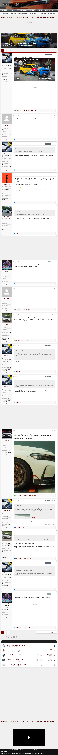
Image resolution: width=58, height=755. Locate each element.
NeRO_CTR (7, 184)
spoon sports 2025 (29, 45)
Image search (50, 13)
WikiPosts (43, 13)
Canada (9, 76)
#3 (55, 143)
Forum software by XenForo (12, 749)
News (5, 10)
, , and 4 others (26, 110)
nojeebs (8, 665)
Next (8, 50)
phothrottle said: (19, 211)
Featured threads (21, 13)
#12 (55, 500)
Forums (13, 10)
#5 (55, 207)
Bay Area (9, 307)
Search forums (33, 13)
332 (8, 193)
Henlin (7, 440)
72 (7, 303)
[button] (32, 10)
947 (8, 280)
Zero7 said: (17, 148)
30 (7, 278)
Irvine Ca (9, 450)
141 (8, 133)
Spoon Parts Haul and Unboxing (15, 655)
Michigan (9, 335)
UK (7, 136)
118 (7, 70)
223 (8, 223)
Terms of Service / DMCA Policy (17, 753)
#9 (55, 345)
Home (35, 753)
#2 (55, 115)
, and (26, 495)
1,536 (8, 331)
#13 (55, 532)
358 (8, 71)
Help (32, 753)
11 (18, 45)
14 (20, 665)
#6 (55, 261)
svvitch (7, 324)
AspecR (50, 646)
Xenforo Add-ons (31, 749)
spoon (22, 45)
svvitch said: (18, 381)
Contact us (8, 753)
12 (7, 329)
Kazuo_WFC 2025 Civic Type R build (16, 664)
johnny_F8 (50, 660)
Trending (13, 13)
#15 (55, 594)
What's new (23, 10)
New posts (5, 13)
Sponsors (3, 753)
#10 (55, 376)
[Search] (55, 10)
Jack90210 (50, 655)
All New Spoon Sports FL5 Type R (16, 645)
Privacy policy (28, 753)
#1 (55, 54)
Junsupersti (6, 298)
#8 (55, 314)
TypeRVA (6, 217)
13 (18, 665)
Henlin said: (18, 505)
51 (7, 447)
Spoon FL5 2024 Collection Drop (15, 659)
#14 (55, 563)
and (23, 139)
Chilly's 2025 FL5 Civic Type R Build (16, 650)
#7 (55, 288)
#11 (55, 430)
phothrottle (5, 45)
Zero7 (6, 125)
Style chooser (4, 751)
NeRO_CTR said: (19, 350)
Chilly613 (8, 651)
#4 (55, 174)
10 (7, 192)
